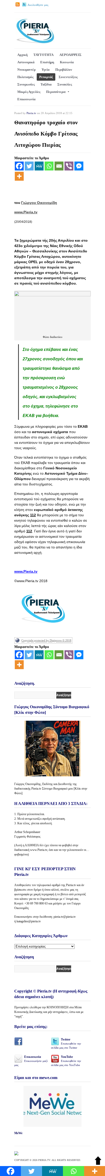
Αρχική (22, 55)
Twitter (66, 1043)
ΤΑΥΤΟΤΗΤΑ (43, 55)
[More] (19, 176)
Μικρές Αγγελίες (28, 92)
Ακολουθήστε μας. (38, 4)
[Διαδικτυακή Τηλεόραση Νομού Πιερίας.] (35, 42)
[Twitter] (29, 166)
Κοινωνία (67, 62)
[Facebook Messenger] (78, 166)
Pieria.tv (31, 113)
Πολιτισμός (25, 77)
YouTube (66, 1061)
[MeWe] (39, 166)
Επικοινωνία (26, 99)
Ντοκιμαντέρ (26, 69)
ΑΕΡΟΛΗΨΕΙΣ (70, 55)
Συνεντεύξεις (68, 77)
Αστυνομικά (25, 62)
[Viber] (68, 166)
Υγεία (45, 69)
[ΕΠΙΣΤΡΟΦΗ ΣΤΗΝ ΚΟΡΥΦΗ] (98, 1164)
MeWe (18, 1133)
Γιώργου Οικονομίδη (39, 203)
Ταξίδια (46, 84)
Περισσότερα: (56, 92)
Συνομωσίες (26, 84)
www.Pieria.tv (25, 212)
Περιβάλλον (63, 69)
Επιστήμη (47, 62)
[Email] (59, 166)
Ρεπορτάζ (46, 77)
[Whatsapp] (49, 166)
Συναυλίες (64, 84)
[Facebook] (19, 166)
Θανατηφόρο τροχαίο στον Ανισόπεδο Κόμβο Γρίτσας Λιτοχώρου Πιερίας (46, 133)
